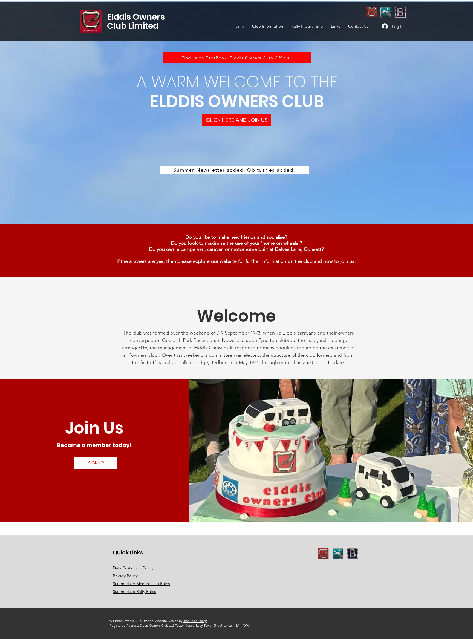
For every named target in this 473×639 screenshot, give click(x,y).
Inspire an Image (195, 621)
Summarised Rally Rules (134, 591)
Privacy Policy (125, 575)
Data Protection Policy (133, 568)
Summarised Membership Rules (141, 583)
